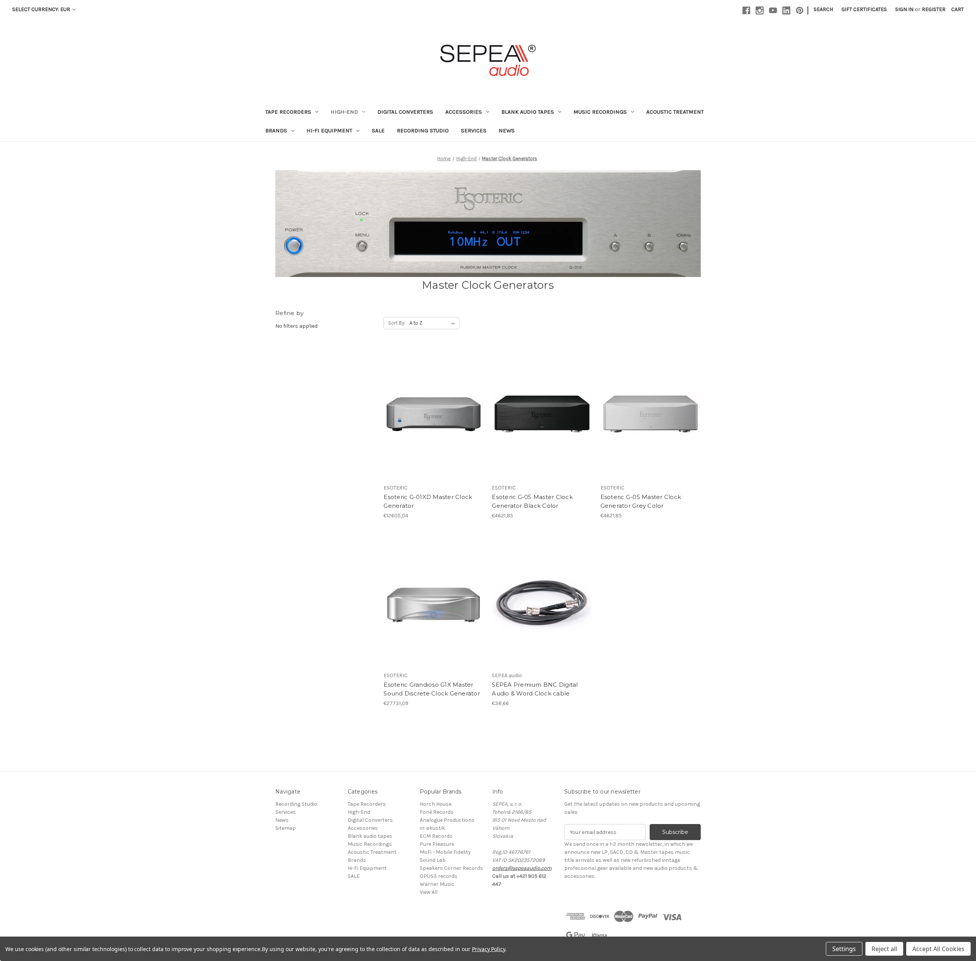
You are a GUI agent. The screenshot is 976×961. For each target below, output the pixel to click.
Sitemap (285, 828)
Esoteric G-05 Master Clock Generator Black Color (532, 501)
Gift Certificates (864, 9)
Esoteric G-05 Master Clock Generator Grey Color (640, 501)
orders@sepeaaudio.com (522, 868)
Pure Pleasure (437, 844)
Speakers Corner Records (451, 868)
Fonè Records (437, 812)
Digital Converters (405, 111)
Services (473, 130)
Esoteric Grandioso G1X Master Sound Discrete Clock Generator (432, 689)
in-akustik (432, 828)
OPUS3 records (439, 876)
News (507, 130)
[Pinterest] (800, 10)
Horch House (435, 804)
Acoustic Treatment (675, 111)
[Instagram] (760, 10)
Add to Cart (433, 421)
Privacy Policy (488, 949)
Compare (431, 407)
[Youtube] (773, 10)
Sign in (904, 9)
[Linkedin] (786, 10)
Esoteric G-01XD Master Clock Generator (428, 501)
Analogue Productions (447, 820)
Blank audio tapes (527, 111)
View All (429, 892)
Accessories (463, 111)
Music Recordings (600, 111)
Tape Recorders (288, 111)
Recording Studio (423, 130)
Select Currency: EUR (41, 9)
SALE (378, 130)
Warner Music (437, 884)
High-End (344, 111)
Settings (844, 949)
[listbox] (433, 323)
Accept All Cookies (938, 949)
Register (934, 9)
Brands (276, 130)
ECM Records (436, 836)
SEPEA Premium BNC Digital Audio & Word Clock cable (535, 689)
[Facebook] (746, 10)
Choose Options (542, 608)
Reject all (884, 949)
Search (823, 9)
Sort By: (396, 323)
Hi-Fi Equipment (329, 130)
